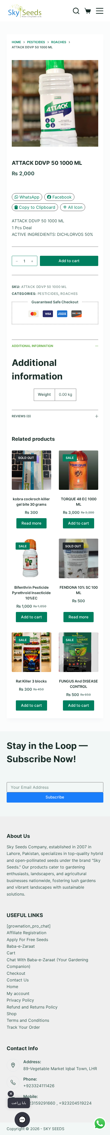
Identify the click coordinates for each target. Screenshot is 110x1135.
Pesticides (48, 294)
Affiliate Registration (26, 932)
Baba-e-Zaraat (21, 946)
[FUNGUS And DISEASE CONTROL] (78, 652)
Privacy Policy (20, 1000)
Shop (12, 1013)
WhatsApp (29, 197)
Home (12, 986)
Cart (11, 952)
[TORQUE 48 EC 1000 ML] (78, 470)
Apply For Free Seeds (27, 939)
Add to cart (69, 260)
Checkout (16, 973)
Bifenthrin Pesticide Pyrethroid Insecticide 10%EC (31, 592)
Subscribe (55, 797)
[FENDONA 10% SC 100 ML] (78, 558)
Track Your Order (23, 1027)
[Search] (76, 11)
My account (18, 993)
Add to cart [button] (78, 523)
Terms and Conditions (28, 1020)
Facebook (62, 197)
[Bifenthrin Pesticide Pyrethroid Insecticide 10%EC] (31, 558)
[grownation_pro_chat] (29, 926)
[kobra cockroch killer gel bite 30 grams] (31, 470)
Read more (31, 523)
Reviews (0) (21, 416)
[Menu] (99, 11)
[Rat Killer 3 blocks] (31, 652)
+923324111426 (38, 1085)
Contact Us (18, 979)
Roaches (69, 294)
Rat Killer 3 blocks (31, 681)
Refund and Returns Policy (32, 1007)
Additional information (32, 346)
